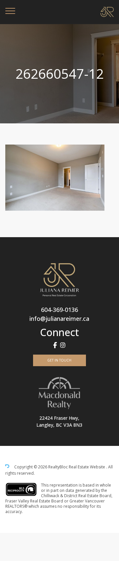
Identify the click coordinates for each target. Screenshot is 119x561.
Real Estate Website (87, 467)
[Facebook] (55, 345)
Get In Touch (59, 360)
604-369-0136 (59, 310)
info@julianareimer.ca (59, 319)
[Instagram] (63, 345)
